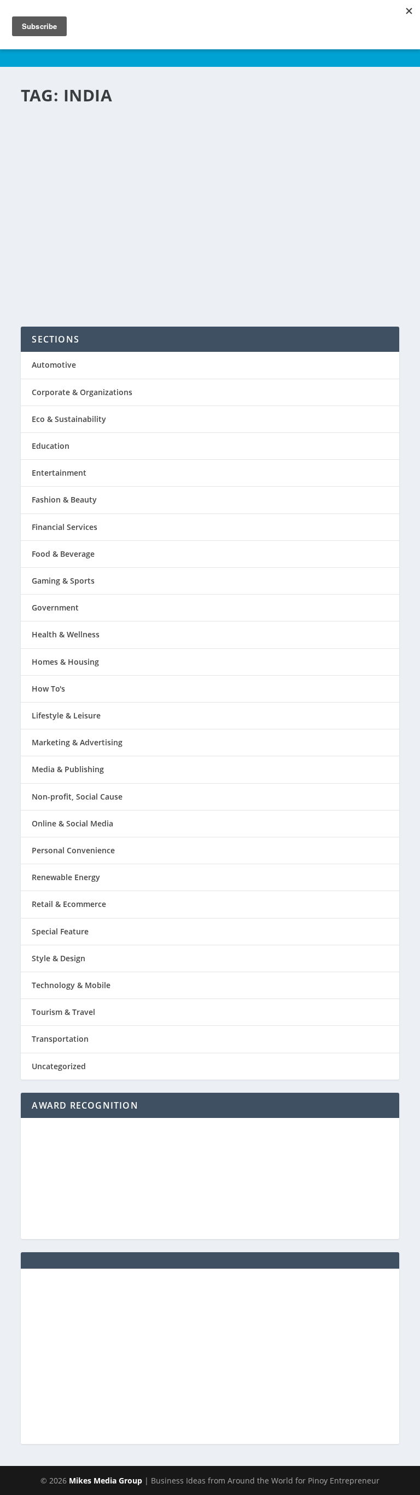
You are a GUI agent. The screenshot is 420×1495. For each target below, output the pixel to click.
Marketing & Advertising (77, 742)
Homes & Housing (65, 662)
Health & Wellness (66, 634)
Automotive (54, 365)
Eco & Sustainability (69, 419)
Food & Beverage (63, 554)
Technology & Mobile (71, 985)
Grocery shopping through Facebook (163, 140)
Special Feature (60, 931)
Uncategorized (59, 1066)
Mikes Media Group (105, 1480)
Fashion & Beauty (64, 499)
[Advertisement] (210, 1356)
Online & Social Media (72, 823)
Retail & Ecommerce (69, 904)
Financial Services (64, 527)
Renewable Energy (66, 877)
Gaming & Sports (63, 580)
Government (55, 607)
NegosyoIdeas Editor (71, 169)
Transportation (60, 1039)
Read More (69, 276)
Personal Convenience (183, 169)
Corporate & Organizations (82, 392)
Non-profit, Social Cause (77, 796)
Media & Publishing (68, 769)
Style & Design (58, 958)
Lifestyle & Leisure (66, 715)
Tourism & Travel (63, 1012)
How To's (48, 688)
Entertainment (59, 472)
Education (50, 446)
